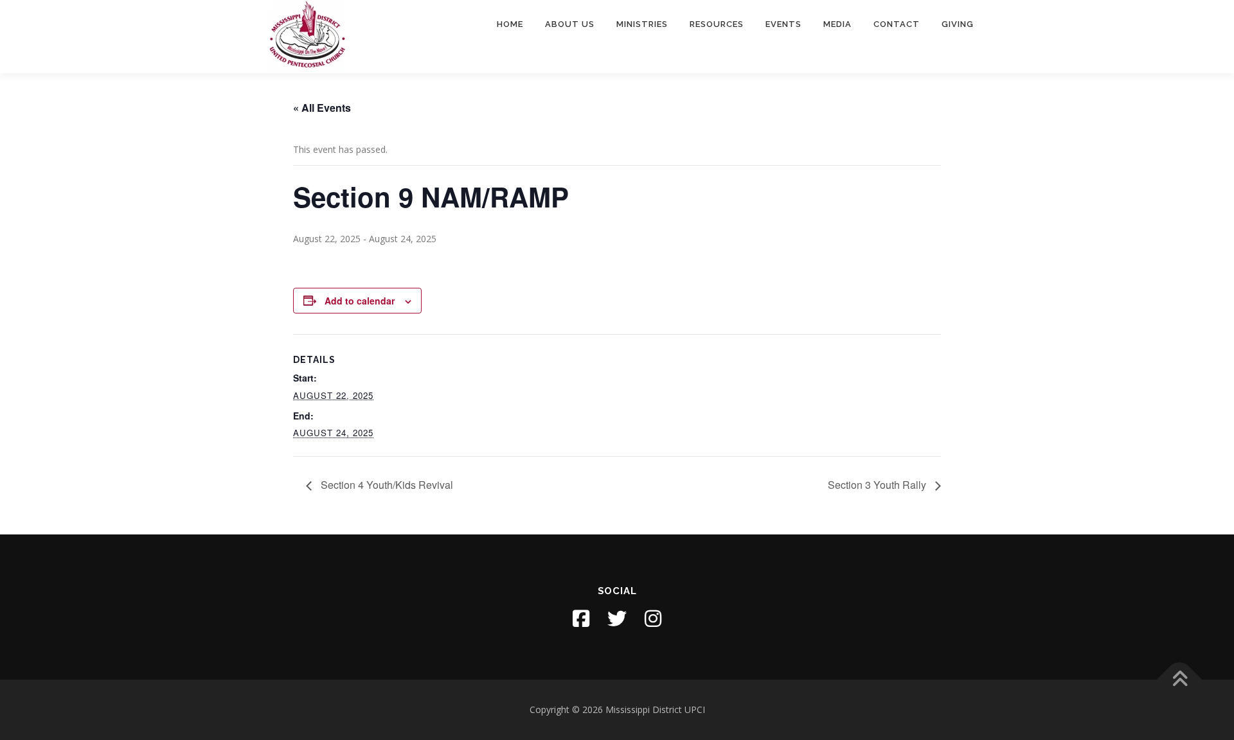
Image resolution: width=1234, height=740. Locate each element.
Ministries (642, 24)
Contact (896, 24)
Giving (958, 24)
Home (510, 24)
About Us (570, 24)
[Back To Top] (1180, 680)
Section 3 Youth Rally (878, 484)
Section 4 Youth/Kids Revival (385, 484)
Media (837, 24)
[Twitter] (617, 618)
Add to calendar (360, 300)
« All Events (322, 107)
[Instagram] (653, 618)
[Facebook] (581, 618)
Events (783, 24)
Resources (717, 24)
